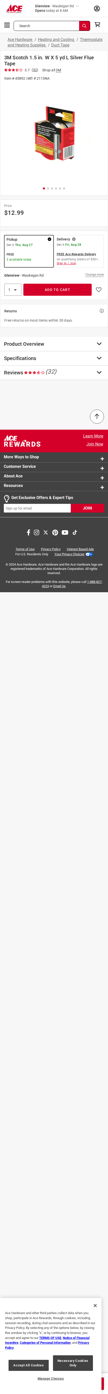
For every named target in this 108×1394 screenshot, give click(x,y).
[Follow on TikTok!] (75, 532)
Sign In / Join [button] (66, 263)
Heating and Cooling (56, 39)
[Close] (95, 1305)
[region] (50, 1346)
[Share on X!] (46, 532)
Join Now (94, 444)
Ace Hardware (20, 39)
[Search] (84, 26)
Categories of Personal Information (45, 1343)
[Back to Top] (97, 417)
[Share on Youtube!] (65, 532)
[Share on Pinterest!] (55, 532)
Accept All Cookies (28, 1365)
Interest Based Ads (80, 549)
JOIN (87, 508)
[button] (54, 133)
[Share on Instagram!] (36, 532)
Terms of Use (25, 549)
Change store (94, 274)
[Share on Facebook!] (28, 532)
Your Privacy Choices (69, 554)
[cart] (99, 25)
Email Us (59, 586)
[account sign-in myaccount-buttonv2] (97, 8)
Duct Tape (60, 45)
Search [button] (24, 26)
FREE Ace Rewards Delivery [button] (76, 254)
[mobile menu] (7, 24)
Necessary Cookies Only (73, 1363)
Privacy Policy (51, 549)
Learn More (93, 436)
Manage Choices (51, 1378)
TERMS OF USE (50, 1338)
